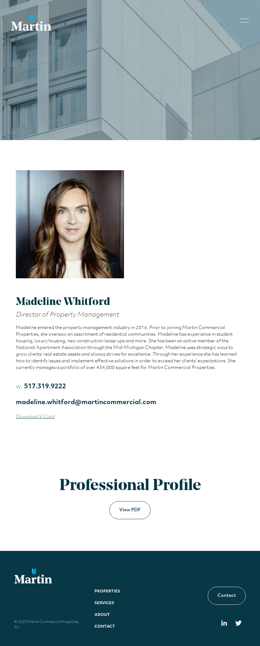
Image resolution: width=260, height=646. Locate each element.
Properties (107, 591)
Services (104, 603)
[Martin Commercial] (31, 22)
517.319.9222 (41, 387)
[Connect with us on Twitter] (238, 624)
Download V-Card (35, 417)
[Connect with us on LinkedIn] (224, 624)
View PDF (130, 510)
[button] (244, 20)
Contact (104, 627)
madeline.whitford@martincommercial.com (86, 402)
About (102, 615)
